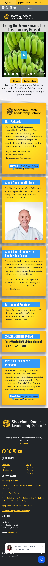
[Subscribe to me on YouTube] (14, 7)
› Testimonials (7, 470)
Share (17, 81)
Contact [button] (41, 2)
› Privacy (29, 473)
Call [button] (9, 2)
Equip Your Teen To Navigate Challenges (18, 506)
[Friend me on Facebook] (3, 7)
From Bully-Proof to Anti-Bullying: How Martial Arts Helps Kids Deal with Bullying (23, 499)
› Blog (28, 465)
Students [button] (28, 8)
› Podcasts (30, 467)
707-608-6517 (24, 443)
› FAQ (4, 467)
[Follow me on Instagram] (10, 7)
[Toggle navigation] (42, 16)
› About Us (6, 465)
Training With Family (10, 493)
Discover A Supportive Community (16, 511)
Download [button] (31, 81)
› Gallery (29, 470)
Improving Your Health (11, 480)
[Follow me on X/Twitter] (7, 7)
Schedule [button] (25, 2)
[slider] (18, 74)
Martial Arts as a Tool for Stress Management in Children (21, 486)
